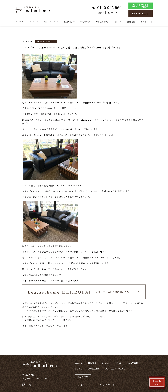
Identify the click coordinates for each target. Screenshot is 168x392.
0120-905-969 (109, 7)
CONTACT (142, 13)
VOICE (118, 362)
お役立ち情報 (102, 21)
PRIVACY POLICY (115, 368)
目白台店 (19, 21)
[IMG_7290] (50, 158)
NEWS (78, 368)
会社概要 (131, 21)
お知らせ (117, 21)
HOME (78, 362)
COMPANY (94, 368)
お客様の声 (85, 21)
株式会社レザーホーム (26, 7)
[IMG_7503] (50, 221)
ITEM (105, 362)
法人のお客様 (146, 21)
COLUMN (132, 362)
